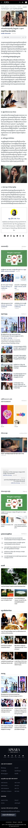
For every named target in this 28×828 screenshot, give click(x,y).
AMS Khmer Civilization (6, 791)
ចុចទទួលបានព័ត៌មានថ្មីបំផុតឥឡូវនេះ (8, 815)
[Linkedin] (14, 235)
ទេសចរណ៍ (16, 768)
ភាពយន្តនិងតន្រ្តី (9, 338)
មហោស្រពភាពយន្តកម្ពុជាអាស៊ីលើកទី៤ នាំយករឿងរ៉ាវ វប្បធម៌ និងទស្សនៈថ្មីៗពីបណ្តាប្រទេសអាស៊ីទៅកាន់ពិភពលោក (14, 543)
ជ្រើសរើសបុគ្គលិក (17, 803)
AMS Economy (4, 785)
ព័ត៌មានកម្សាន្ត (8, 286)
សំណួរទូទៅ (16, 800)
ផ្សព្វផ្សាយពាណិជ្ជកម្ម (4, 800)
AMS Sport (17, 785)
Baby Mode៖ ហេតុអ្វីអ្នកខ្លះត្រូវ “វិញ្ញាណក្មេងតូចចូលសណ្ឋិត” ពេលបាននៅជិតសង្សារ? (20, 647)
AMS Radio (17, 791)
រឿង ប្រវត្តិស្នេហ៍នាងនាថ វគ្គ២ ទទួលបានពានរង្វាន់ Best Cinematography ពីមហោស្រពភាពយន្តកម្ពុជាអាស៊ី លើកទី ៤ (15, 538)
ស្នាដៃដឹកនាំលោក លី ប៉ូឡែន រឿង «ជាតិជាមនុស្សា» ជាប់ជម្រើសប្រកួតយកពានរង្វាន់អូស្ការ (14, 552)
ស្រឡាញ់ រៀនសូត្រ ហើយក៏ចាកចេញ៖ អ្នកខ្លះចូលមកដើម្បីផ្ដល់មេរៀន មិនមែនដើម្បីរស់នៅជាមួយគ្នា (20, 663)
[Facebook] (4, 235)
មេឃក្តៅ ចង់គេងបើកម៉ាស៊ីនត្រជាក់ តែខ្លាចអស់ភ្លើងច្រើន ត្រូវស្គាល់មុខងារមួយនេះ (20, 526)
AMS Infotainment (5, 788)
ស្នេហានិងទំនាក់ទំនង (4, 307)
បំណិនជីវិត (19, 7)
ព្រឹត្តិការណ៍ (7, 7)
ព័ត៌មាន (2, 338)
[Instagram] (11, 235)
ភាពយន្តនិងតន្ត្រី (3, 771)
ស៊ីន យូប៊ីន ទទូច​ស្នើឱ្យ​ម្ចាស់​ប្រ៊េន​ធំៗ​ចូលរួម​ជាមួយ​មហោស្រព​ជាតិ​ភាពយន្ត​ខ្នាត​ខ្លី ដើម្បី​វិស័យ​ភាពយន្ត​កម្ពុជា (20, 727)
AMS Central (17, 783)
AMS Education (4, 783)
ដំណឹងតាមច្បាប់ (15, 822)
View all (25, 491)
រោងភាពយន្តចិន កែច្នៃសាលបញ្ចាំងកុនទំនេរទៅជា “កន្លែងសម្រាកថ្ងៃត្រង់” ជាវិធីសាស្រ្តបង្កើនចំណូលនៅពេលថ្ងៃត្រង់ (15, 548)
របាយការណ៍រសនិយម (9, 305)
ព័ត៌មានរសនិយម (13, 7)
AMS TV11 (17, 788)
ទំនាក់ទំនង (2, 803)
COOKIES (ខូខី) (20, 822)
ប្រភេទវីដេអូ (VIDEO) (23, 433)
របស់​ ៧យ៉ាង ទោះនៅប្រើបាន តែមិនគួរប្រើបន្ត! (7, 525)
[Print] (23, 235)
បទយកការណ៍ (7, 271)
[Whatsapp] (20, 235)
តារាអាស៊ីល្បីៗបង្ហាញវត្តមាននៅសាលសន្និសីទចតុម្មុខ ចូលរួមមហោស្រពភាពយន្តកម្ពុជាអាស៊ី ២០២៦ (15, 557)
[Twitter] (8, 235)
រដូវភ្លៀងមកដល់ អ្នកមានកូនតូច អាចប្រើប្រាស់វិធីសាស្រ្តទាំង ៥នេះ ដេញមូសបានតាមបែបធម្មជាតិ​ (13, 512)
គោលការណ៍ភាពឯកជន (9, 822)
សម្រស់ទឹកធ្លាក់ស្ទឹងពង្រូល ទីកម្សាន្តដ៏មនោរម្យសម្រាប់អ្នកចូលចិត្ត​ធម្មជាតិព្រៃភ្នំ (13, 586)
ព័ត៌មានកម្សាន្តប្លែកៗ (4, 774)
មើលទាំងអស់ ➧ (24, 247)
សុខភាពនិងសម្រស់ (12, 271)
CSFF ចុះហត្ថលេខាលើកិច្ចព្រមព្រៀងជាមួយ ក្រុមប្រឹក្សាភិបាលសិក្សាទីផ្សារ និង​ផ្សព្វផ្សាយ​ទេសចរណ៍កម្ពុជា (7, 727)
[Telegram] (17, 235)
